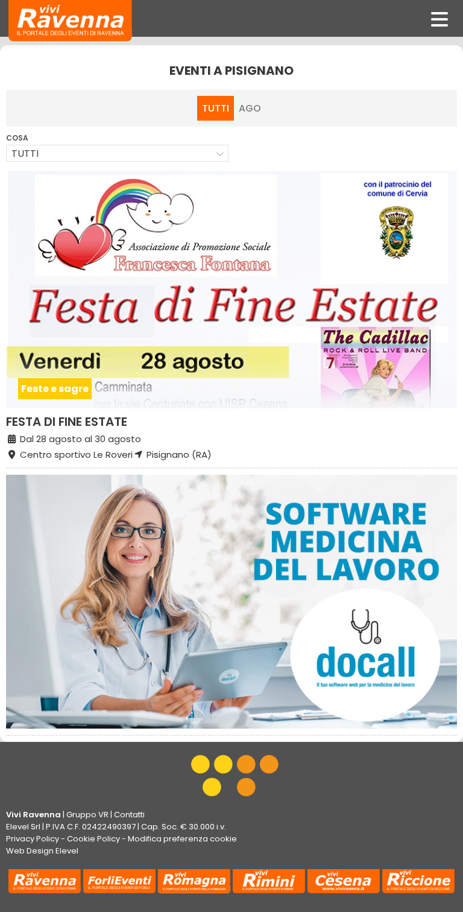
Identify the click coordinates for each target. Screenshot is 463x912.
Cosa (17, 138)
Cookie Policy (93, 838)
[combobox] (117, 153)
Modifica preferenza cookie (182, 838)
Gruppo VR (87, 814)
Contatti (129, 814)
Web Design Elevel (42, 851)
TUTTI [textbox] (25, 153)
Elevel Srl (23, 826)
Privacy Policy (32, 838)
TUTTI (215, 108)
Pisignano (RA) (178, 454)
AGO (250, 108)
